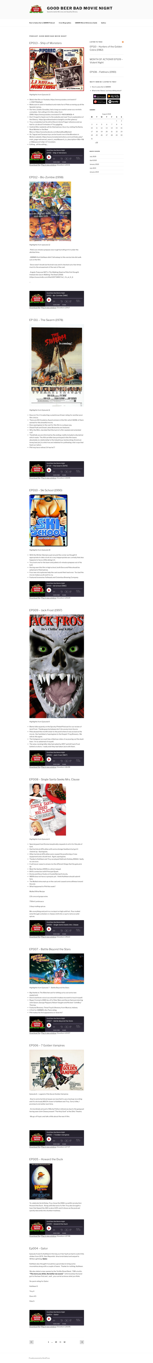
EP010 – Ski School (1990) (45, 490)
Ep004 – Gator (38, 1248)
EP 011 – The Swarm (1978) (46, 320)
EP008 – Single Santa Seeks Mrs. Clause (54, 779)
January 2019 (94, 172)
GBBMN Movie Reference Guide (86, 23)
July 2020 (93, 156)
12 (65, 1342)
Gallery (103, 23)
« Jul (96, 142)
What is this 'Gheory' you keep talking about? (106, 90)
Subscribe (56, 162)
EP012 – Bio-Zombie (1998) (46, 177)
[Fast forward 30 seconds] (72, 158)
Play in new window (48, 165)
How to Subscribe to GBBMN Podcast (42, 23)
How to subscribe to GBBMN (101, 87)
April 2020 (93, 160)
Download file (34, 165)
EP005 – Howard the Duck (46, 1159)
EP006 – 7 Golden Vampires (47, 1045)
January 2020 (94, 164)
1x (66, 158)
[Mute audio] (56, 158)
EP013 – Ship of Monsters (45, 43)
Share (64, 162)
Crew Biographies (65, 23)
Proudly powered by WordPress (39, 1358)
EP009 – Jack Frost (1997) (45, 610)
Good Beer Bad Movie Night (80, 8)
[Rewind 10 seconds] (62, 158)
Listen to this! (96, 42)
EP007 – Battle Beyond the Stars (50, 949)
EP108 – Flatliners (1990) (103, 72)
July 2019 (93, 168)
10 (56, 1342)
